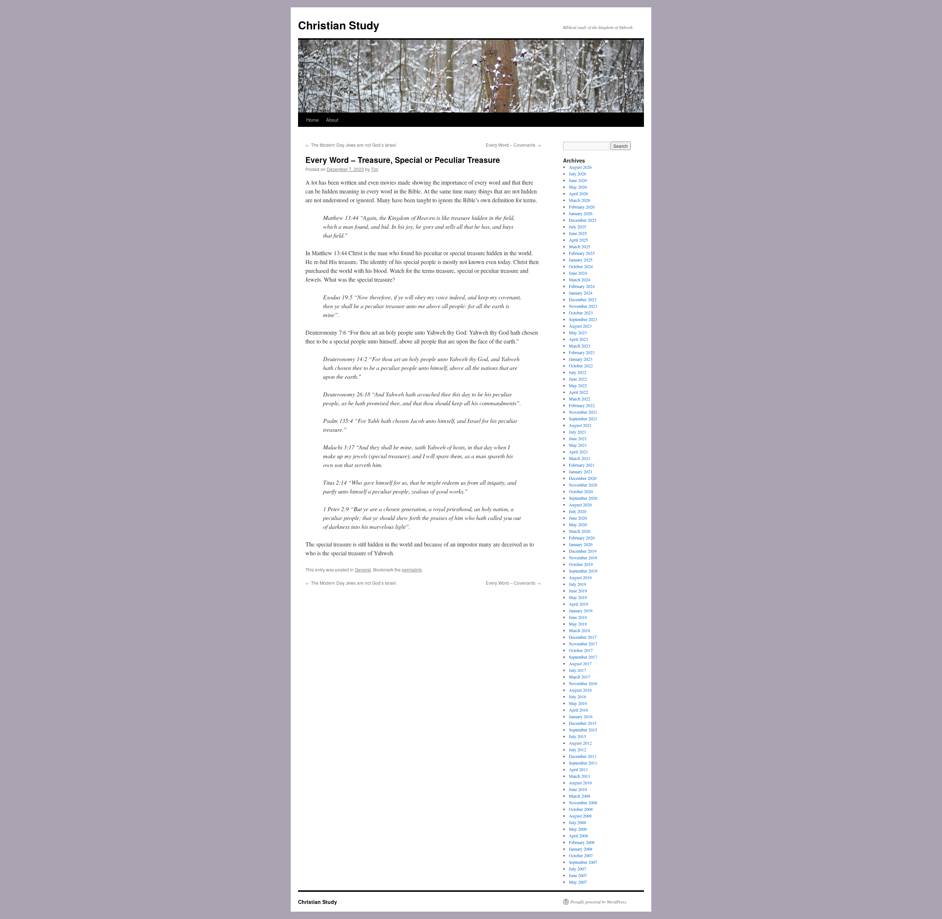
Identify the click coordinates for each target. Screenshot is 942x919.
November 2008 (583, 802)
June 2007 (578, 875)
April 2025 (578, 240)
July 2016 (577, 696)
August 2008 (580, 816)
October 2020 (581, 491)
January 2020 (580, 544)
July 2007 (577, 869)
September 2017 (583, 657)
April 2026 (578, 193)
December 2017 (582, 637)
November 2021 (583, 412)
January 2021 (580, 471)
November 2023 (583, 306)
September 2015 (583, 730)
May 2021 (578, 445)
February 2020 (582, 538)
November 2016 (583, 683)
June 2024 (578, 273)
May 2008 (578, 829)
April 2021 (578, 452)
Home (312, 119)
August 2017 (580, 663)
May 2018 (578, 624)
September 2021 (583, 418)
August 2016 (580, 690)
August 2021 (580, 425)
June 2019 (578, 591)
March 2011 (579, 776)
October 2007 (581, 855)
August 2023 (580, 326)
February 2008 (582, 842)
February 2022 (582, 405)
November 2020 (583, 485)
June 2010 (578, 789)
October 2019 (581, 564)
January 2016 (580, 716)
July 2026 (577, 174)
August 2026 (580, 167)
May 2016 (578, 703)
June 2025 (578, 233)
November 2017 (583, 643)
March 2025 (579, 246)
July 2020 (577, 511)
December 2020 (582, 478)
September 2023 (583, 319)
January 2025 (580, 260)
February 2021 (582, 465)
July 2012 (577, 749)
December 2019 (582, 551)
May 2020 (578, 524)
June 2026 (578, 180)
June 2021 (578, 438)
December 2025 (582, 220)
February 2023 (582, 352)
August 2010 (580, 783)
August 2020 (580, 504)
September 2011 (583, 763)
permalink (412, 569)
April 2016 (578, 710)
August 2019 (580, 577)
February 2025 (582, 253)
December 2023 (582, 299)
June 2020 (578, 518)
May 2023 (578, 332)
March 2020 (579, 531)
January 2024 (580, 293)
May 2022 (578, 385)
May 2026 (578, 187)
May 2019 (578, 597)
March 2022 (579, 399)
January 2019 (580, 610)
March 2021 (579, 458)
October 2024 (581, 266)
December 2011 (582, 756)
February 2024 (582, 286)
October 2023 (581, 313)
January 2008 (580, 849)
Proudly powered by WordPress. (598, 902)
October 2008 (581, 809)
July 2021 (577, 432)
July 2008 (577, 822)
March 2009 (579, 796)
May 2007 (578, 882)
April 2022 (578, 392)
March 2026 (579, 200)
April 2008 (578, 835)
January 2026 (580, 213)
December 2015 (582, 723)
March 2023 (579, 346)
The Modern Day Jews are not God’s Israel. (351, 145)
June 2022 (578, 379)
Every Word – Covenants (513, 145)
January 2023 (580, 359)
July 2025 (577, 226)
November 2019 (583, 557)
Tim (374, 169)
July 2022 (577, 372)
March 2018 (579, 630)
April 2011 (578, 769)
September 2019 (583, 571)
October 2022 (581, 365)
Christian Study (338, 25)
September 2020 (583, 498)
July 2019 (577, 584)
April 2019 (578, 604)
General (363, 569)
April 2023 (578, 339)
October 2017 (581, 650)
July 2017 (577, 670)
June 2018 (578, 617)
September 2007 (583, 862)
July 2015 (577, 736)
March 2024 (579, 279)
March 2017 (579, 677)
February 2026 (582, 207)
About (332, 119)
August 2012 (580, 743)
